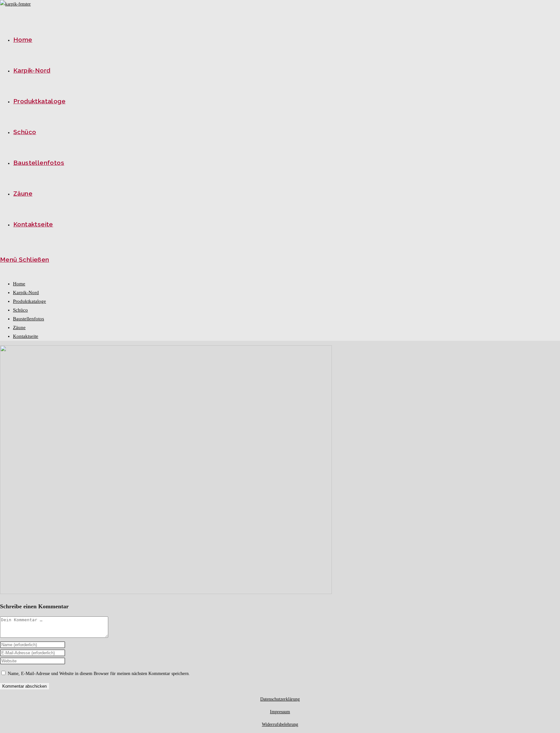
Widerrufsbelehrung (280, 724)
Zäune (19, 327)
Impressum (280, 711)
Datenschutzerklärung (280, 699)
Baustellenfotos (28, 318)
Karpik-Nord (26, 292)
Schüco (20, 310)
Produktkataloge (29, 301)
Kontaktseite (25, 336)
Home (19, 283)
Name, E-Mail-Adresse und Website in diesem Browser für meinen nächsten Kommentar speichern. (99, 673)
